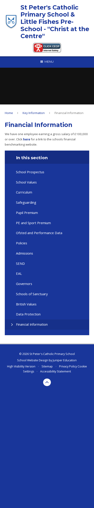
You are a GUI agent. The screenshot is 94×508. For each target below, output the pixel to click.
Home (9, 113)
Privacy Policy (68, 366)
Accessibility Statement (55, 371)
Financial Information (69, 113)
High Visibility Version (21, 366)
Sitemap (47, 366)
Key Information (34, 113)
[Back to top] (47, 382)
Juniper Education (65, 360)
